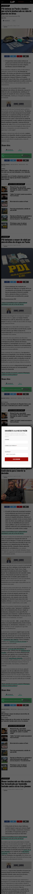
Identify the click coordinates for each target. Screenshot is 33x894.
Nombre (7, 439)
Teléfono (8, 451)
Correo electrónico (11, 445)
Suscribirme (16, 459)
